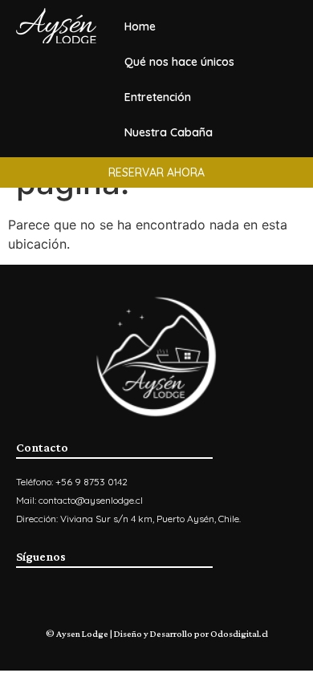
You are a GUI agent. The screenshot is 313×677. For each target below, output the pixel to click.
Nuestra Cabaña (168, 132)
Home (140, 26)
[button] (156, 172)
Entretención (157, 97)
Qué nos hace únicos (179, 61)
